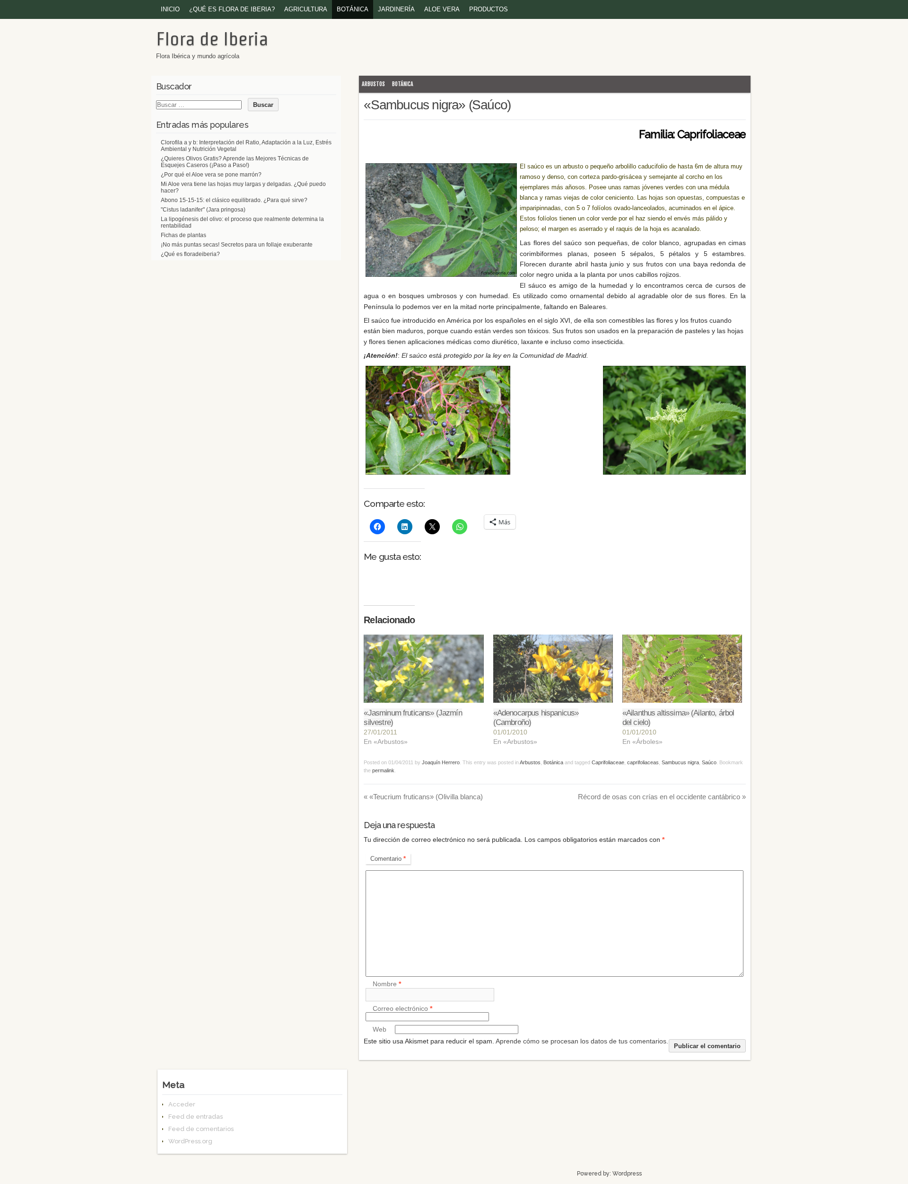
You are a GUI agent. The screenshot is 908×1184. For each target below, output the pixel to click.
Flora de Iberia (212, 38)
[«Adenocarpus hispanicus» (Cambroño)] (553, 669)
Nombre (387, 984)
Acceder (181, 1104)
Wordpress (627, 1173)
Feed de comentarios (201, 1128)
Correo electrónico (402, 1008)
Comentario (388, 858)
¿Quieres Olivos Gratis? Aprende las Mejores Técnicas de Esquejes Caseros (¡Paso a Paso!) (235, 161)
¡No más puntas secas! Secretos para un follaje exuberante (237, 244)
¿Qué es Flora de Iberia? (232, 9)
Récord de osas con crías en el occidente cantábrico (662, 797)
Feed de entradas (195, 1116)
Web (379, 1029)
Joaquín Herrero (441, 762)
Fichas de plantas (183, 235)
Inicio (170, 9)
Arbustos (373, 84)
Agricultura (305, 9)
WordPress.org (190, 1141)
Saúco (709, 762)
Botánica (352, 9)
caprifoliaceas (643, 762)
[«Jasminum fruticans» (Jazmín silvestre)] (423, 669)
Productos (488, 9)
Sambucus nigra (680, 762)
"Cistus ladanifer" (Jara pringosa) (203, 209)
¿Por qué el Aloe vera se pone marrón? (211, 174)
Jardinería (396, 9)
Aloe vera (442, 9)
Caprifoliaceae (608, 762)
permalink (383, 770)
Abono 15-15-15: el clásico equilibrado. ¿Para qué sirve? (234, 200)
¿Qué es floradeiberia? (190, 254)
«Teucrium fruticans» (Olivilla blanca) (423, 797)
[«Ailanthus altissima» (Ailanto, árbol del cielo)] (682, 669)
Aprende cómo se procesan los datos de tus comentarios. (582, 1041)
